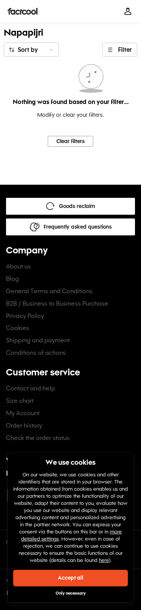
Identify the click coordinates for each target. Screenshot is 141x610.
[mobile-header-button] (127, 11)
